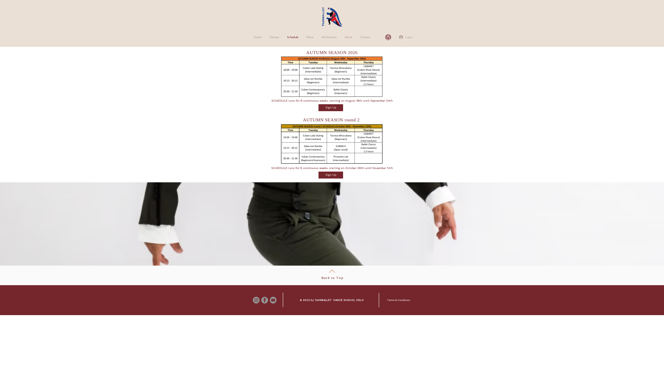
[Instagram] (256, 300)
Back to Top (332, 278)
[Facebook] (264, 300)
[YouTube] (273, 300)
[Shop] (388, 37)
